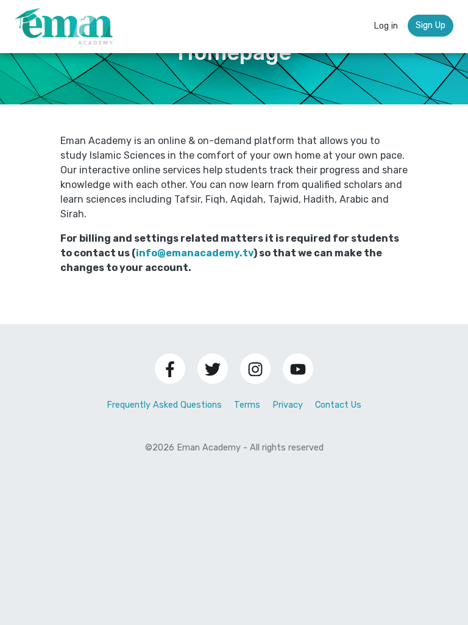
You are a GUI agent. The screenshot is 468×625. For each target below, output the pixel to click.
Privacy (287, 405)
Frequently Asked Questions (164, 405)
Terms (247, 405)
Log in (386, 26)
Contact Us (338, 405)
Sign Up (430, 25)
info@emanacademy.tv (195, 253)
